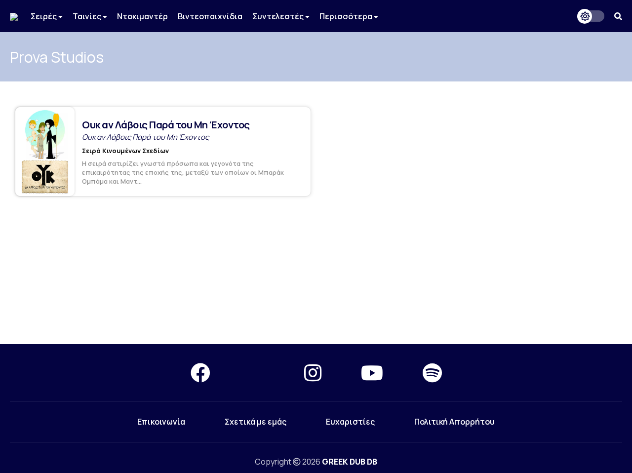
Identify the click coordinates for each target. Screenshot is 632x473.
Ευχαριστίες (350, 421)
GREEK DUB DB (349, 461)
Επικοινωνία (161, 421)
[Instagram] (312, 372)
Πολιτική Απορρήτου (454, 421)
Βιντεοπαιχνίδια (210, 16)
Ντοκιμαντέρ (142, 16)
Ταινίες (88, 16)
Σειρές (44, 16)
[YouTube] (372, 372)
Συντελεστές (278, 16)
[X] (257, 372)
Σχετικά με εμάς (255, 421)
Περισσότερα (346, 16)
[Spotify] (432, 372)
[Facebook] (200, 372)
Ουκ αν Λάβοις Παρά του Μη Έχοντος (166, 124)
